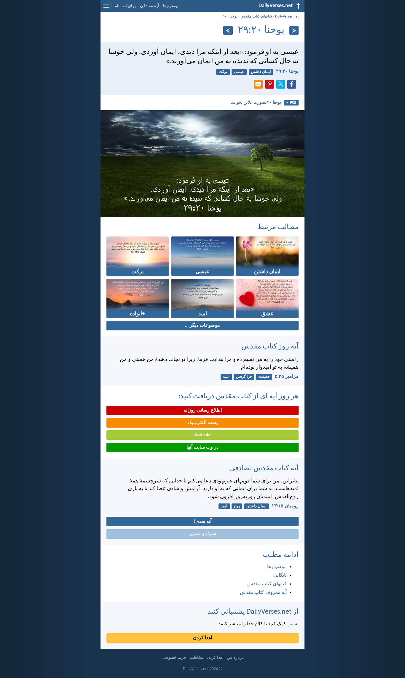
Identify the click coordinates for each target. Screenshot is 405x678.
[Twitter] (282, 86)
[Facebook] (293, 86)
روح (237, 506)
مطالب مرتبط (278, 227)
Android (202, 435)
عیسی (239, 72)
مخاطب (196, 657)
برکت (223, 72)
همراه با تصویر (202, 534)
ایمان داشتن (261, 72)
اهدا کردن (202, 638)
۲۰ (224, 16)
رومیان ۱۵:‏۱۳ (285, 506)
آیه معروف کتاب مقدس (263, 592)
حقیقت (264, 377)
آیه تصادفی (149, 6)
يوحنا (233, 16)
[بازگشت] (294, 30)
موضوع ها (171, 6)
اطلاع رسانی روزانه (203, 410)
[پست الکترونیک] (259, 86)
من (290, 624)
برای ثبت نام (125, 6)
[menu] (106, 8)
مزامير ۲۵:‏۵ (287, 376)
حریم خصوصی (173, 657)
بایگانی (280, 575)
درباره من (235, 657)
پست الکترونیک (203, 422)
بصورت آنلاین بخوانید (256, 102)
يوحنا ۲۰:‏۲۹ (287, 71)
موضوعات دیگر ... (202, 325)
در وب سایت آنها (202, 447)
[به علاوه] (227, 30)
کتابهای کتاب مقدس (256, 16)
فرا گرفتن (244, 377)
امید (226, 377)
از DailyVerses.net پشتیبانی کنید (253, 611)
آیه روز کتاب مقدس (270, 346)
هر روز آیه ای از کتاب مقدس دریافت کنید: (238, 396)
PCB (293, 103)
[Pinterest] (270, 86)
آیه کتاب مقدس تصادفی (264, 468)
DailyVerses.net (287, 16)
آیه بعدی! (202, 521)
